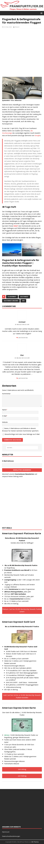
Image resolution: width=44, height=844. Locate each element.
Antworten (23, 338)
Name (4, 410)
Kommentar (6, 394)
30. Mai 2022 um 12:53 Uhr (22, 358)
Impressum (5, 832)
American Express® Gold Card (18, 621)
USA (23, 301)
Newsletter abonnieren (22, 470)
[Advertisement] (22, 53)
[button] (41, 13)
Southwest (24, 297)
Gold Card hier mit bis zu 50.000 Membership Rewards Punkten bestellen (22, 696)
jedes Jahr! (17, 592)
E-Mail (4, 416)
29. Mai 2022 (8, 27)
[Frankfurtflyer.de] (22, 10)
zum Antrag (22, 769)
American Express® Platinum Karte (21, 533)
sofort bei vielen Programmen (19, 589)
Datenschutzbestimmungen (11, 836)
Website (5, 422)
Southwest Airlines (11, 301)
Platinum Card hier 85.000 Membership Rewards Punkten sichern (22, 610)
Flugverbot (12, 297)
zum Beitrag (22, 776)
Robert (17, 27)
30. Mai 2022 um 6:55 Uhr (22, 324)
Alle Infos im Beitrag (11, 604)
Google (37, 135)
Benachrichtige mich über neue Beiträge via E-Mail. (22, 434)
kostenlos (20, 599)
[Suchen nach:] (22, 447)
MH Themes (35, 842)
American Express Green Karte (19, 707)
